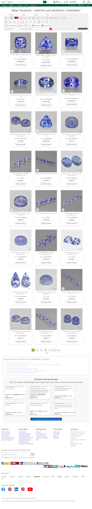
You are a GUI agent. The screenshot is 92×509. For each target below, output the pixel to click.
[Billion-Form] (26, 21)
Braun (21, 18)
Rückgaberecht (23, 432)
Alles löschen (82, 28)
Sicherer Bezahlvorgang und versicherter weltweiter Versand (26, 370)
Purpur (51, 18)
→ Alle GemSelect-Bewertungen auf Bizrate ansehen (46, 419)
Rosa (47, 18)
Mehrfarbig (38, 18)
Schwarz (11, 18)
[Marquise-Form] (30, 21)
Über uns (38, 432)
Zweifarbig (6, 18)
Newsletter (56, 438)
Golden (25, 18)
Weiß (68, 18)
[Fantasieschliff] (47, 21)
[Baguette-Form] (43, 21)
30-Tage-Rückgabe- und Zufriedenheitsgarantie (22, 372)
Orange (43, 18)
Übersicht (55, 436)
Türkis (60, 18)
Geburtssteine (5, 436)
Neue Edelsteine (5, 432)
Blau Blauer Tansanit (16, 18)
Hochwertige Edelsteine (7, 438)
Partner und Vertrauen (42, 438)
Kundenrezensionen (41, 434)
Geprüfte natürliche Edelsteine (16, 366)
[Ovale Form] (10, 21)
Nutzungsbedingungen (25, 440)
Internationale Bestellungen (26, 443)
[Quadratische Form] (22, 21)
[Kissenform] (39, 21)
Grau (29, 18)
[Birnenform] (18, 21)
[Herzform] (35, 21)
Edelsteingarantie (23, 441)
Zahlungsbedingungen (25, 434)
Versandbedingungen (24, 436)
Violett (64, 18)
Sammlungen (56, 432)
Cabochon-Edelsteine (7, 440)
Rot (55, 18)
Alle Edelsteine (5, 434)
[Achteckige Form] (14, 21)
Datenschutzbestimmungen (26, 438)
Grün (34, 18)
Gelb (72, 18)
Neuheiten (20, 5)
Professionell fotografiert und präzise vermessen (22, 368)
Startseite (4, 5)
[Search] (44, 2)
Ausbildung (33, 5)
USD (88, 5)
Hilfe (26, 5)
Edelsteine (12, 5)
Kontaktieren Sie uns (41, 436)
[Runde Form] (6, 21)
